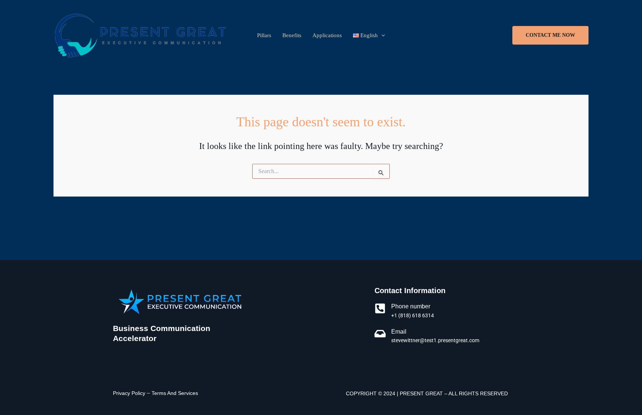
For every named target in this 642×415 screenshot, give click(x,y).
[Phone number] (380, 308)
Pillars (264, 35)
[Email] (380, 333)
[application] (381, 35)
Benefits (291, 35)
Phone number (410, 306)
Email (398, 331)
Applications (327, 35)
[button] (550, 35)
